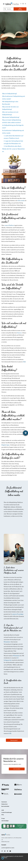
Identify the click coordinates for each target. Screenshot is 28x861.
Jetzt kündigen (5, 820)
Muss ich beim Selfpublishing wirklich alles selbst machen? (11, 121)
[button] (2, 858)
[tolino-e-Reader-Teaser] (14, 824)
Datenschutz (4, 804)
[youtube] (10, 851)
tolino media (20, 200)
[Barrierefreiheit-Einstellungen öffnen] (25, 432)
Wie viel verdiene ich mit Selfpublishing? (10, 113)
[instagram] (4, 851)
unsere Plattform (9, 225)
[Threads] (7, 851)
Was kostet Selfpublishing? (10, 117)
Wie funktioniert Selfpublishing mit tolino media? (13, 97)
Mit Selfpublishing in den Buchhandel (10, 103)
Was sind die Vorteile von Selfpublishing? (10, 108)
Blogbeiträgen (5, 445)
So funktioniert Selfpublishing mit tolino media (13, 132)
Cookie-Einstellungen (6, 812)
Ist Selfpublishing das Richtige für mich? (13, 126)
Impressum (4, 801)
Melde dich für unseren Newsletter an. (13, 150)
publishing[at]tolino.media (7, 847)
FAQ (2, 814)
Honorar (19, 333)
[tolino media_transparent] (12, 3)
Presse (3, 818)
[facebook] (2, 851)
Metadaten (7, 642)
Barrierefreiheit (5, 806)
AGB (24, 362)
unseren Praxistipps (17, 614)
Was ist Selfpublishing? (9, 93)
